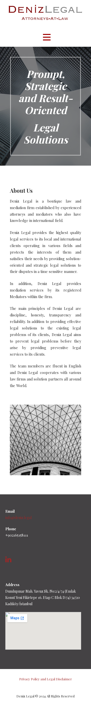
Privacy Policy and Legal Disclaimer (45, 679)
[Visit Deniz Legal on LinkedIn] (8, 560)
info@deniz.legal (18, 517)
